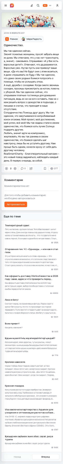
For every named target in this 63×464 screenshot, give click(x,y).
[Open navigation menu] (5, 5)
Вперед (45, 456)
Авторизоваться (16, 204)
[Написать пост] (31, 5)
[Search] (38, 5)
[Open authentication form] (57, 5)
